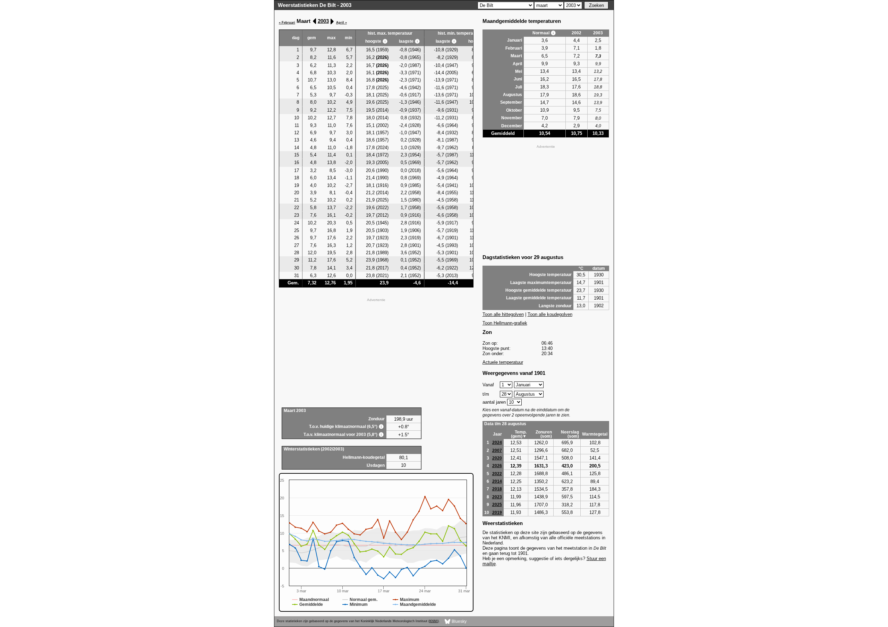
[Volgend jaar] (332, 21)
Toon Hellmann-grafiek (505, 323)
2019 (497, 512)
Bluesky (459, 621)
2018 (497, 489)
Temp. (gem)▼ (519, 434)
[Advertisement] (376, 352)
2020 (497, 458)
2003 (323, 21)
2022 (497, 474)
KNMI (433, 621)
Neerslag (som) (570, 434)
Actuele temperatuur (503, 362)
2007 (497, 450)
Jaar (497, 434)
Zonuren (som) (544, 434)
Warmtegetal (594, 434)
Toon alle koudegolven (550, 314)
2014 (497, 481)
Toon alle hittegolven (503, 314)
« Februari (287, 22)
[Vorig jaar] (315, 21)
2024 (497, 442)
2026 (497, 466)
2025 (497, 505)
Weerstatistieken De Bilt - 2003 (314, 5)
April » (341, 22)
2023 (497, 497)
